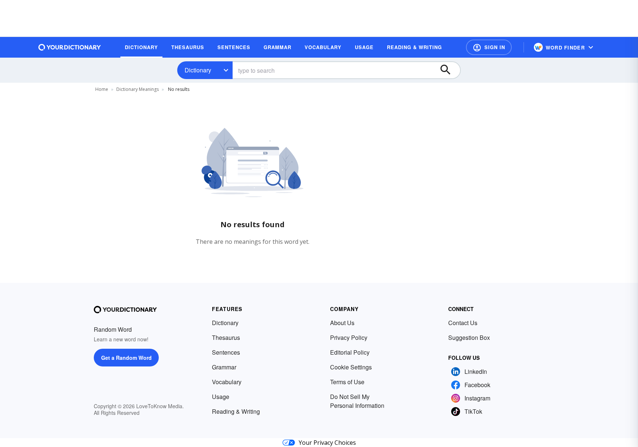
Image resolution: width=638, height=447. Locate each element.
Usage (220, 396)
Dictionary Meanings (137, 89)
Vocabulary (226, 382)
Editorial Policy (350, 352)
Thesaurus (226, 337)
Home (101, 89)
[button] (489, 47)
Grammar (224, 367)
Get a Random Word (126, 357)
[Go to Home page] (69, 47)
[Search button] (449, 70)
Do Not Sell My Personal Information (357, 401)
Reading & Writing (236, 411)
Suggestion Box (469, 337)
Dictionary (198, 70)
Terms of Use (347, 382)
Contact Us (462, 322)
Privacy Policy (348, 337)
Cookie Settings (351, 367)
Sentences (226, 352)
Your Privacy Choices (327, 443)
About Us (342, 322)
